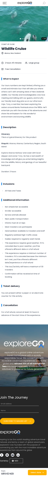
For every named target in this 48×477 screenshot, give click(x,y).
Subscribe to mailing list (15, 421)
